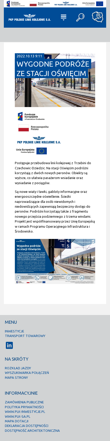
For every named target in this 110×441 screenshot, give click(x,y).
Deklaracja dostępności (26, 425)
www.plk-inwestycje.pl (25, 411)
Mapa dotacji (16, 421)
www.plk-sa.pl (17, 416)
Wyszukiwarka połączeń (27, 372)
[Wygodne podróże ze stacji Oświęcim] (55, 105)
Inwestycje (14, 331)
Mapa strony (16, 377)
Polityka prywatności (24, 407)
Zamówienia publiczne (24, 402)
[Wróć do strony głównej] (29, 17)
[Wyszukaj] (80, 17)
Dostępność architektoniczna (32, 430)
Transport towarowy (25, 336)
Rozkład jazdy (18, 368)
